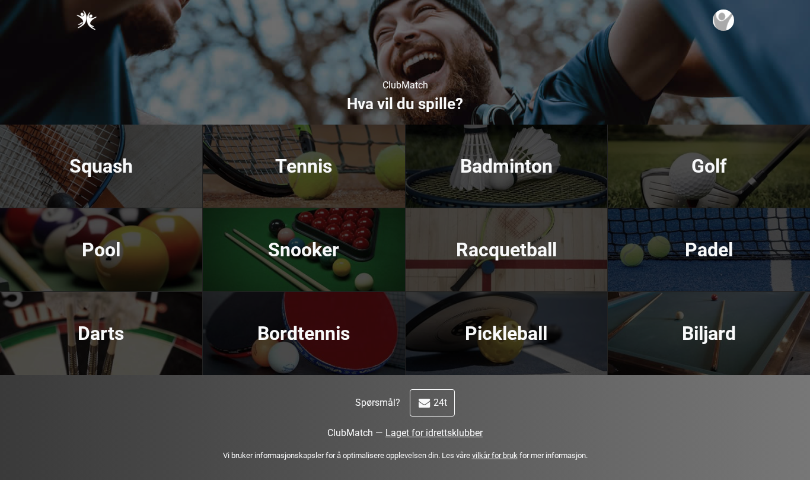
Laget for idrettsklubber (434, 432)
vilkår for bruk (495, 455)
